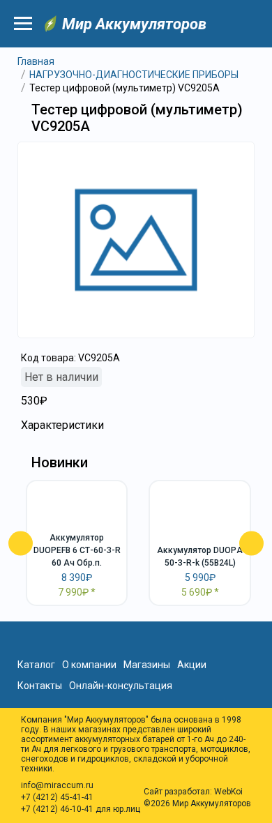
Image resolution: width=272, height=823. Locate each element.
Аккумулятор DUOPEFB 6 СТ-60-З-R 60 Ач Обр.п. (77, 550)
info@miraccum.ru (57, 785)
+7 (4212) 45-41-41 (57, 797)
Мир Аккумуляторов (134, 24)
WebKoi (228, 791)
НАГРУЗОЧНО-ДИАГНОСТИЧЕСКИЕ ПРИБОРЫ (134, 74)
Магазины (146, 664)
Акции (191, 664)
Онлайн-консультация (120, 685)
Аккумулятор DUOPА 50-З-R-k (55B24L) (200, 556)
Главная (35, 61)
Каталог (36, 664)
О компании (89, 664)
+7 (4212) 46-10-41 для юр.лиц (80, 809)
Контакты (39, 685)
